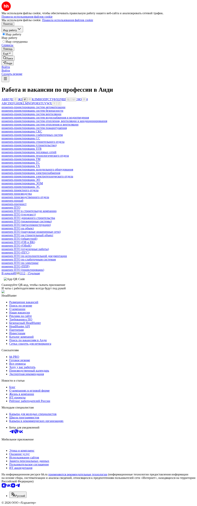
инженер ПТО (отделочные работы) (25, 249)
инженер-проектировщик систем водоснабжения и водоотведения (45, 117)
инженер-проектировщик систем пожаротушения (34, 128)
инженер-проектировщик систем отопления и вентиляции (40, 124)
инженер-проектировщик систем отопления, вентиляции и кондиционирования (54, 121)
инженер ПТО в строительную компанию (29, 211)
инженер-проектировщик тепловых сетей (29, 152)
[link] (8, 58)
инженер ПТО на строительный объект (27, 235)
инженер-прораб (12, 200)
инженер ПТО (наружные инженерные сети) (31, 231)
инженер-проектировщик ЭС (21, 186)
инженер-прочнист (14, 204)
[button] (6, 67)
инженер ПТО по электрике (20, 263)
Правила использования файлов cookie (67, 20)
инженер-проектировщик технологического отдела (35, 155)
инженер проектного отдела (20, 190)
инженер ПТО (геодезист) (19, 214)
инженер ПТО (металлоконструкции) (26, 224)
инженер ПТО (11, 207)
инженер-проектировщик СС (21, 138)
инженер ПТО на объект (18, 228)
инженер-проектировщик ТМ (21, 159)
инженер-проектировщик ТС (21, 162)
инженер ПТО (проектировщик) (23, 269)
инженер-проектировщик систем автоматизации (33, 107)
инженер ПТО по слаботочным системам (29, 259)
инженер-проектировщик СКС (22, 131)
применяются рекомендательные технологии (77, 474)
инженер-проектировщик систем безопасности (32, 110)
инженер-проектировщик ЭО (21, 179)
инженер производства (17, 193)
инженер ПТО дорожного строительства (28, 218)
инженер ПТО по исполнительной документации (34, 256)
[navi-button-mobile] (5, 79)
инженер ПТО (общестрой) (19, 238)
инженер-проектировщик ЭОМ (22, 183)
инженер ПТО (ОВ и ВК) (18, 242)
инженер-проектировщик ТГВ (22, 148)
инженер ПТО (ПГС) (15, 252)
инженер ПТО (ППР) (15, 266)
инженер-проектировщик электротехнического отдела (37, 176)
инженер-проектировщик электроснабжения (31, 173)
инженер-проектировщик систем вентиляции (31, 114)
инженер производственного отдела (25, 197)
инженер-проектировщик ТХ (21, 166)
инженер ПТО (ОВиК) (16, 245)
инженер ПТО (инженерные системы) (27, 221)
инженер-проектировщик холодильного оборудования (37, 169)
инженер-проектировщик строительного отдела (33, 141)
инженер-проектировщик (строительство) (29, 145)
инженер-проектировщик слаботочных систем (32, 134)
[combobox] (18, 495)
